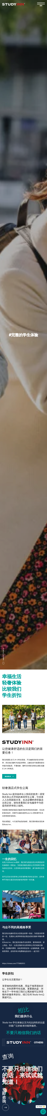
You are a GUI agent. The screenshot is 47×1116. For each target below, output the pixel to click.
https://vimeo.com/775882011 (13, 963)
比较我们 (11, 689)
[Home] (13, 4)
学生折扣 (11, 695)
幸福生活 (11, 676)
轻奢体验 (11, 682)
